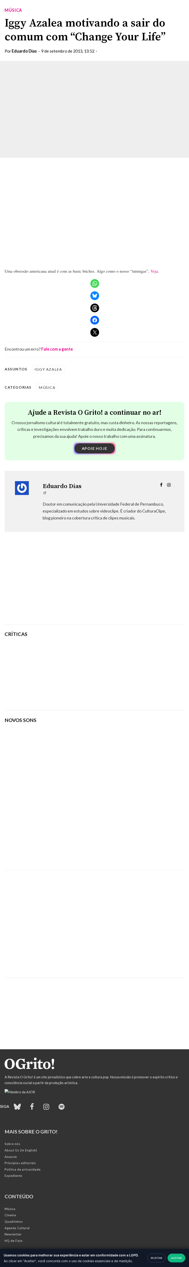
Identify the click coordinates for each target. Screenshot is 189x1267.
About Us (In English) (21, 1150)
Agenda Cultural (17, 1228)
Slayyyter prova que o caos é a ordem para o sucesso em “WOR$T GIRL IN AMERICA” (123, 652)
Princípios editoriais (20, 1163)
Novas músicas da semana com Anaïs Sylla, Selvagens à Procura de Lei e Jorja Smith (70, 853)
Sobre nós (12, 1144)
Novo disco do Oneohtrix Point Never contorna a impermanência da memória (126, 696)
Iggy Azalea (48, 369)
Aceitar (176, 1258)
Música (13, 10)
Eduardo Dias (24, 51)
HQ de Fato (14, 1241)
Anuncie (11, 1157)
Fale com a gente (57, 349)
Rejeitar (156, 1258)
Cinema (10, 1215)
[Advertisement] (94, 585)
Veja (154, 271)
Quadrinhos (14, 1221)
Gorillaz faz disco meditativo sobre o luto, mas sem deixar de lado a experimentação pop (126, 674)
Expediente (13, 1176)
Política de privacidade (23, 1169)
